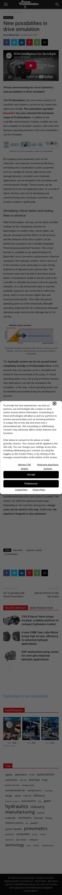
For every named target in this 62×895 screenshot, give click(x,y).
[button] (54, 403)
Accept (31, 474)
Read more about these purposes (47, 467)
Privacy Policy (39, 490)
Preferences (31, 483)
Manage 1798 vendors (24, 467)
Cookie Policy (21, 490)
